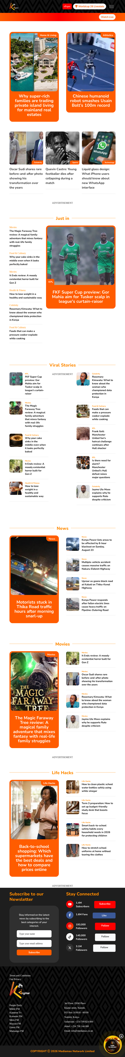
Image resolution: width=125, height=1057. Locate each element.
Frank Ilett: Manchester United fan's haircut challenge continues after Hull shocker (102, 440)
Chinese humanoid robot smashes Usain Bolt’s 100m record (91, 100)
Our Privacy (15, 979)
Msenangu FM (16, 1031)
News (52, 539)
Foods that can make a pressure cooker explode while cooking (23, 334)
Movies (13, 227)
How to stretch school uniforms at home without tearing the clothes (96, 851)
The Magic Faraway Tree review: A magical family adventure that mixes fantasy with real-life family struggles (25, 238)
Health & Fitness (17, 290)
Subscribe (34, 952)
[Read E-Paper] (113, 1045)
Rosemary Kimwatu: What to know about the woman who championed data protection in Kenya (102, 387)
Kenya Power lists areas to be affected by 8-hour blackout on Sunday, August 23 (97, 545)
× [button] (121, 1036)
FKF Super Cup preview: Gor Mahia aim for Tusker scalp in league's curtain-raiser (81, 296)
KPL (50, 282)
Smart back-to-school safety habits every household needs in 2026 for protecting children (96, 830)
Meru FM (14, 1020)
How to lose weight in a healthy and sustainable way (34, 491)
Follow (105, 925)
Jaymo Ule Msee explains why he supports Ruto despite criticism (101, 494)
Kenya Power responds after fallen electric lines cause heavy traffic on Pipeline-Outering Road (95, 605)
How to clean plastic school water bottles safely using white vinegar (97, 788)
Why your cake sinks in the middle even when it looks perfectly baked (24, 260)
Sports (75, 162)
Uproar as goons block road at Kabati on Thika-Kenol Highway (97, 584)
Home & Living (48, 35)
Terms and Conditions (20, 975)
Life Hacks (49, 783)
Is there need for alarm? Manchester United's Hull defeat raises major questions (101, 469)
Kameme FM (15, 1016)
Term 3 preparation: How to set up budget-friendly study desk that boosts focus (97, 808)
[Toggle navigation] (111, 6)
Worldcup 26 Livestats (91, 6)
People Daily (15, 1005)
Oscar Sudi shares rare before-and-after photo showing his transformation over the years (26, 178)
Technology (109, 162)
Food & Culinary (17, 253)
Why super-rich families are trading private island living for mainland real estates (34, 105)
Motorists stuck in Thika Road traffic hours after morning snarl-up (34, 609)
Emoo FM (14, 1027)
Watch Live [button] (107, 17)
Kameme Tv (15, 1012)
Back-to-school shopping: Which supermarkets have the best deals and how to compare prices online (34, 858)
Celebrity (38, 162)
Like (104, 915)
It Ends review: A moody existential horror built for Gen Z (23, 279)
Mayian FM (15, 1023)
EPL (93, 428)
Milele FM (14, 1009)
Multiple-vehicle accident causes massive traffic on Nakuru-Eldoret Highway (96, 565)
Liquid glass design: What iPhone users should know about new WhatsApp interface (96, 178)
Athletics (108, 35)
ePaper (67, 6)
